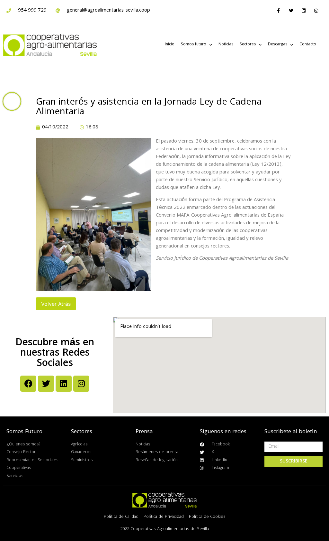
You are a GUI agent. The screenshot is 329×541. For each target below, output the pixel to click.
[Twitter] (291, 10)
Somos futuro (193, 44)
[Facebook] (28, 384)
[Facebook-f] (278, 10)
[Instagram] (316, 10)
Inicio (169, 44)
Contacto (307, 44)
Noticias (225, 44)
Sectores (248, 44)
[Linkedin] (304, 10)
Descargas (277, 44)
